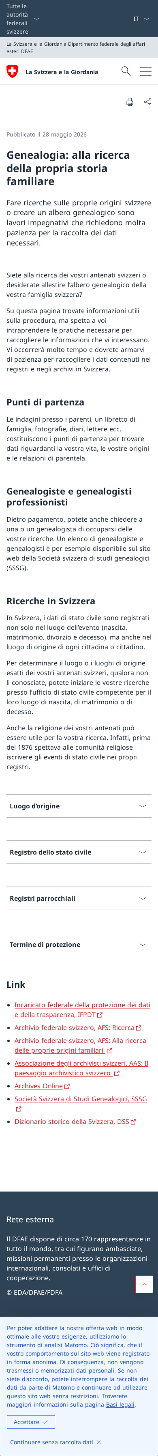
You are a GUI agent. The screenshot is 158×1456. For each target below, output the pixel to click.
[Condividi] (147, 102)
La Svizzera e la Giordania (62, 72)
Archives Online (39, 1085)
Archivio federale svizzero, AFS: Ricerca (75, 1027)
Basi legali (120, 1404)
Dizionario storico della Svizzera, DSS (72, 1121)
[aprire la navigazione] (146, 71)
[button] (144, 1284)
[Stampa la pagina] (130, 102)
